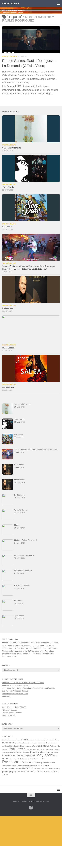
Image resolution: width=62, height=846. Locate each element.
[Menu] (58, 3)
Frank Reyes (16, 748)
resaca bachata (30, 762)
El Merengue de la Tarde (28, 746)
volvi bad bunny (54, 768)
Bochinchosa (8, 387)
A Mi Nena (27, 740)
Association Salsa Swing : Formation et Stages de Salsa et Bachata (28, 688)
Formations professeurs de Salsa (15, 694)
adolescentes (10, 740)
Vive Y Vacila (8, 187)
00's (3, 740)
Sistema (18, 768)
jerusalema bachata (39, 752)
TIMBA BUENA (29, 768)
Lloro (55, 756)
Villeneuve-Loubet (9, 710)
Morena (24, 759)
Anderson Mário (49, 740)
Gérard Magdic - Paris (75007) (14, 707)
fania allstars (43, 746)
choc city (16, 746)
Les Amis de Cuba (9, 715)
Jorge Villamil (53, 752)
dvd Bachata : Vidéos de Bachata (15, 691)
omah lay (30, 759)
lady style (44, 755)
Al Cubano (7, 227)
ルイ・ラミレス (38, 771)
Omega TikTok (39, 759)
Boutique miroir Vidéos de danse (15, 686)
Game (48, 749)
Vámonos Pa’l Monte (11, 148)
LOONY (6, 758)
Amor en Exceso (37, 740)
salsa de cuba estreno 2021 (33, 765)
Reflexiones (7, 308)
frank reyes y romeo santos (35, 749)
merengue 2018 (15, 759)
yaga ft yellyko (9, 771)
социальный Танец (23, 771)
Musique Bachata (9, 56)
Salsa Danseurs (9, 145)
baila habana (18, 743)
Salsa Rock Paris (10, 3)
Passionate (12, 761)
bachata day (8, 742)
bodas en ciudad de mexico (33, 743)
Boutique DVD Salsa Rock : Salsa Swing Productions (23, 683)
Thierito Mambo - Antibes (12, 713)
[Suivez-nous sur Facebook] (31, 808)
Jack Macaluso (24, 752)
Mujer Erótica (8, 348)
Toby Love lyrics (42, 768)
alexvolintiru (19, 740)
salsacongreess (17, 765)
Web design (7, 697)
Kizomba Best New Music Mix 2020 (19, 755)
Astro (57, 740)
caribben (10, 746)
